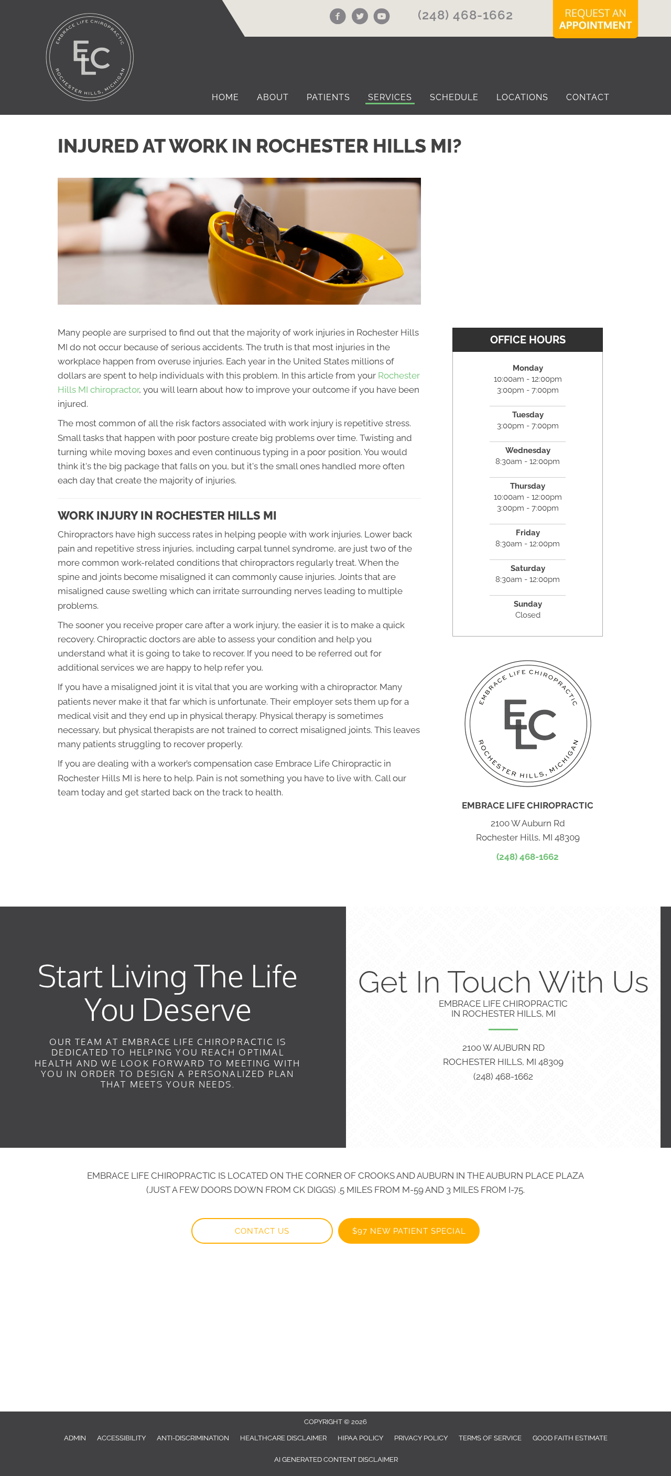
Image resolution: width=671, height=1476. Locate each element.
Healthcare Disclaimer (283, 1438)
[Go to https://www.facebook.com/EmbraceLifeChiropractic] (337, 18)
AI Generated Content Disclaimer (336, 1459)
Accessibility (121, 1438)
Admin (75, 1438)
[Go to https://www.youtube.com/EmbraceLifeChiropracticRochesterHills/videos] (381, 18)
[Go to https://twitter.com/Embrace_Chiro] (359, 18)
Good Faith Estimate (570, 1438)
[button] (262, 1231)
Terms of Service (490, 1438)
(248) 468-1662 (465, 15)
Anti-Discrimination (193, 1438)
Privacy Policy (421, 1438)
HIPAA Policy (360, 1438)
